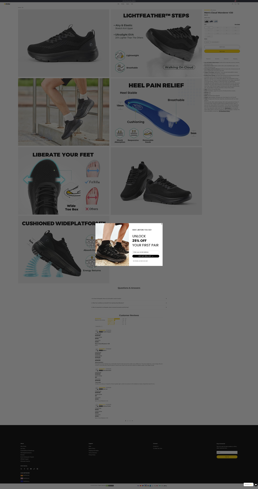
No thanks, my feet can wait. (140, 261)
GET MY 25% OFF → (145, 256)
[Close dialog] (162, 224)
